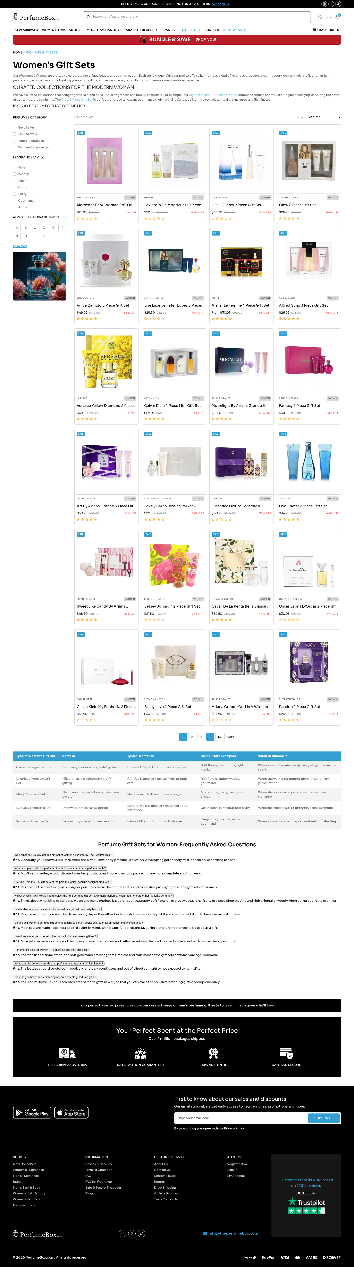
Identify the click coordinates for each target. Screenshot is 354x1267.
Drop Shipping (165, 1188)
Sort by (298, 117)
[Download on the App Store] (71, 1113)
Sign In (232, 1170)
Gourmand (26, 200)
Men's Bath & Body (26, 1188)
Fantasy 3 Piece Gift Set (299, 406)
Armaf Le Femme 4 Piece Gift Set (240, 305)
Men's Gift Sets (24, 1205)
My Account (236, 1176)
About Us (161, 1164)
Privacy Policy (234, 1128)
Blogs (89, 1193)
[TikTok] (141, 1233)
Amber (23, 207)
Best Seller (26, 127)
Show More (20, 245)
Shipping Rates (165, 1176)
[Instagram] (122, 1233)
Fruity (22, 194)
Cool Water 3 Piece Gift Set (303, 506)
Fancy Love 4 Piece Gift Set (167, 707)
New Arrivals (27, 134)
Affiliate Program (166, 1193)
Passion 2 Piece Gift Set (299, 707)
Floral (22, 167)
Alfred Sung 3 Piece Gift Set (303, 305)
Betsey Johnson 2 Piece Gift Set (172, 606)
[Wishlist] (320, 16)
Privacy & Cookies (98, 1164)
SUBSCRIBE (324, 1118)
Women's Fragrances (33, 147)
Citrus (22, 187)
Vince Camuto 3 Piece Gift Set (103, 305)
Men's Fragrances (31, 140)
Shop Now (221, 4)
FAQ (88, 1176)
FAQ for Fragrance (98, 1182)
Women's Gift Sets (26, 1199)
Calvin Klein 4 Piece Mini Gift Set (172, 406)
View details (106, 185)
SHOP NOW (206, 39)
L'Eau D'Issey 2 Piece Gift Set (236, 205)
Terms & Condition (98, 1170)
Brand (17, 1182)
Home (18, 52)
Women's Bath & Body (29, 1193)
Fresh (22, 180)
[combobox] (197, 16)
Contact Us (162, 1170)
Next (230, 737)
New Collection (24, 1164)
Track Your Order (166, 1199)
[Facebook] (132, 1233)
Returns (160, 1182)
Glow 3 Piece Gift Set (297, 205)
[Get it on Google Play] (32, 1113)
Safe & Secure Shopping (103, 1188)
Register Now (237, 1164)
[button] (87, 218)
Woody (23, 174)
